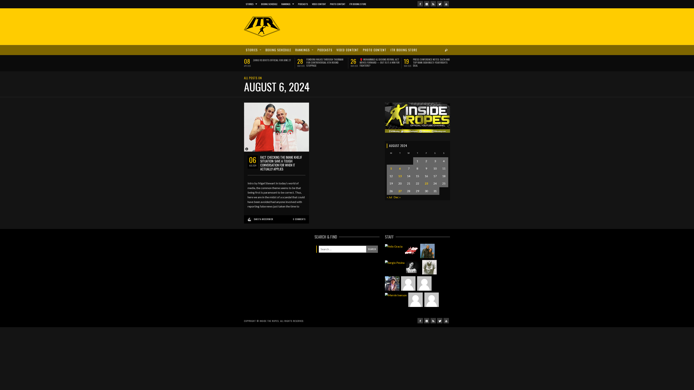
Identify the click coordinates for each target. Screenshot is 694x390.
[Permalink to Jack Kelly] (411, 259)
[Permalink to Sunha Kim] (392, 292)
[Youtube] (446, 3)
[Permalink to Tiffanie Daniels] (427, 259)
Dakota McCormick (263, 227)
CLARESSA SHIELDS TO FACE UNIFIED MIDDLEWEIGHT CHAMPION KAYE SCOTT (379, 61)
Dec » (397, 205)
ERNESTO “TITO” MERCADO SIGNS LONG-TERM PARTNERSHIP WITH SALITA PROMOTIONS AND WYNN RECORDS (325, 62)
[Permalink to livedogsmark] (431, 308)
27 (400, 199)
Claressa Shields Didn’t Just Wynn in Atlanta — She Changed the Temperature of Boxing (272, 62)
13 (400, 184)
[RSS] (433, 3)
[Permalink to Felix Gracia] (393, 254)
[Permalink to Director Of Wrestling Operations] (408, 292)
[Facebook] (420, 3)
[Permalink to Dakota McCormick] (413, 275)
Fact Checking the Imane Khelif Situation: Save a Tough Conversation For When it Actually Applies (281, 171)
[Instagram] (426, 3)
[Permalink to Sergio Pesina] (394, 271)
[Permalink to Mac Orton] (415, 308)
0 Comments (299, 227)
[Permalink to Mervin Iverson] (396, 303)
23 (426, 192)
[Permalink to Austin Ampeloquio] (424, 292)
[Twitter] (439, 3)
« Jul (389, 205)
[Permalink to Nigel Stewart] (429, 275)
